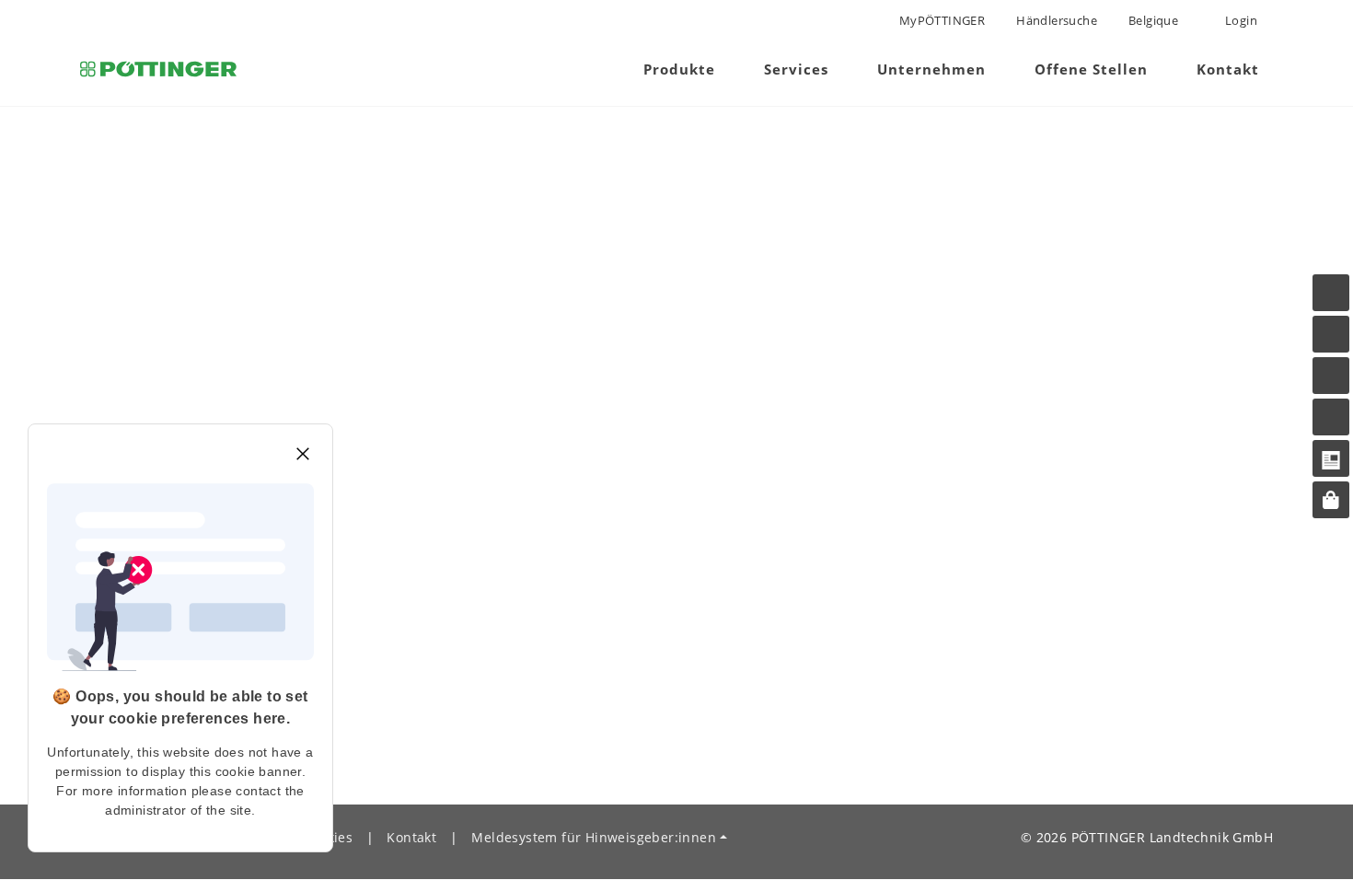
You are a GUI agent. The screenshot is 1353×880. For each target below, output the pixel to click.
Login (1239, 20)
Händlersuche (1056, 20)
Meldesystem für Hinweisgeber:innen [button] (593, 837)
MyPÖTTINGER (942, 20)
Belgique (1153, 20)
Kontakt (411, 837)
